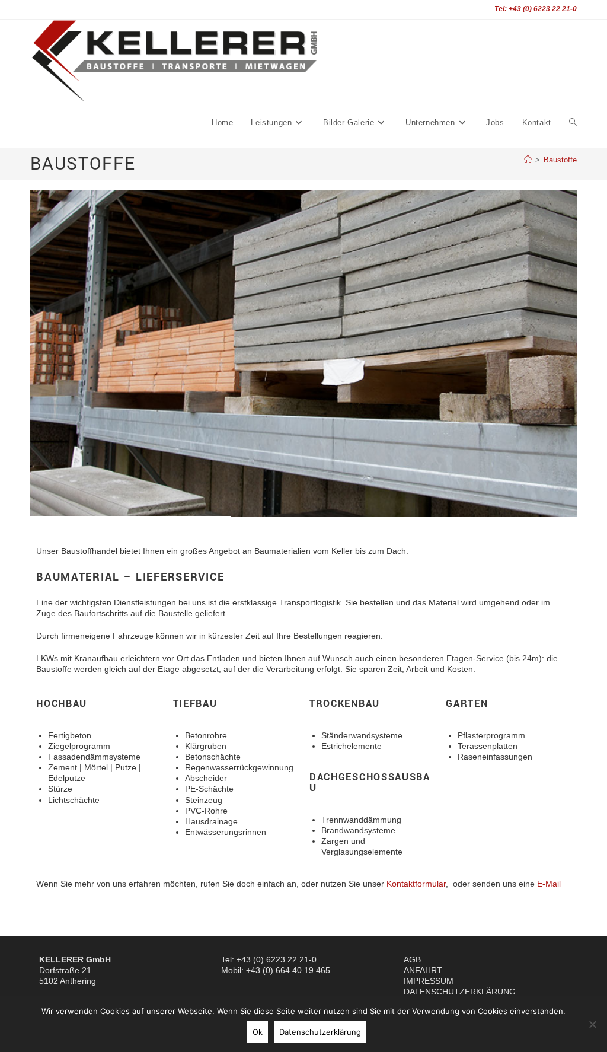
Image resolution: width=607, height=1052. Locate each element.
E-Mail (549, 883)
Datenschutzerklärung (320, 1032)
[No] (592, 1024)
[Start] (528, 159)
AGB (412, 959)
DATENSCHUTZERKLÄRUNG (460, 991)
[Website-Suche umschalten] (573, 123)
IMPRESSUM (428, 981)
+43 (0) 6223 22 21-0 (277, 959)
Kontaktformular (416, 883)
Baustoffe (560, 159)
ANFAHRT (423, 970)
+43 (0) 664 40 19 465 (288, 970)
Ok (258, 1032)
